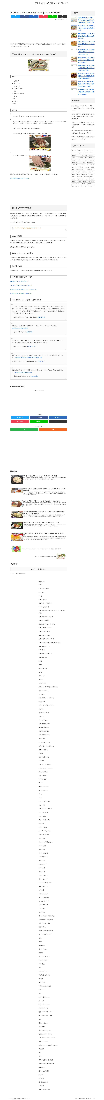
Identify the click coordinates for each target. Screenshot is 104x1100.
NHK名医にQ (42, 650)
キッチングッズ (43, 790)
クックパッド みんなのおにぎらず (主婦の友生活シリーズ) (28, 228)
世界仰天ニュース (44, 927)
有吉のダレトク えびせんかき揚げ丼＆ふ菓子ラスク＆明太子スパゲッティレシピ (86, 84)
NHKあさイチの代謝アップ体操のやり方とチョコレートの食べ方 (83, 138)
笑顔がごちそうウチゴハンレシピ (48, 1045)
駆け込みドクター (44, 1082)
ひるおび (41, 760)
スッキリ (41, 823)
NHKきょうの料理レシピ (46, 616)
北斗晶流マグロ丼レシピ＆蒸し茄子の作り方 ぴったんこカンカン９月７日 (86, 52)
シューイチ (42, 805)
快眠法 (41, 952)
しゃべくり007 (43, 720)
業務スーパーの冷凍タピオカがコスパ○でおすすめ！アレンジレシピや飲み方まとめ (83, 125)
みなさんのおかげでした (46, 768)
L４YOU (41, 592)
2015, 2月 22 (31, 346)
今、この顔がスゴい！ (45, 934)
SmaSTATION (43, 668)
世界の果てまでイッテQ (46, 919)
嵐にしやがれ (42, 949)
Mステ (40, 596)
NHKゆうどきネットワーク (46, 639)
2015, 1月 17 (41, 361)
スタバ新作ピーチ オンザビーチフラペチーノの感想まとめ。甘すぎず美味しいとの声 (83, 108)
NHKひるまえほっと (44, 631)
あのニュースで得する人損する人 (48, 687)
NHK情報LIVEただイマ (45, 653)
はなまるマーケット (44, 742)
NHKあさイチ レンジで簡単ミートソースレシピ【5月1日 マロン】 (86, 28)
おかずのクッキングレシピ (46, 698)
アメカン (41, 783)
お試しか (41, 709)
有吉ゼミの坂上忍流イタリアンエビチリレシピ (23, 289)
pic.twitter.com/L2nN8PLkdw (34, 357)
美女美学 (41, 1049)
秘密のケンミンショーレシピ (47, 1037)
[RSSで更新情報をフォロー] (53, 429)
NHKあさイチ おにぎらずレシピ (19, 281)
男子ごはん (42, 1026)
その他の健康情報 (44, 731)
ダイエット (42, 849)
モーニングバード (44, 901)
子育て (41, 941)
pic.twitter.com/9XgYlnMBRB (20, 328)
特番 (40, 1019)
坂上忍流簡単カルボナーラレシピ (20, 178)
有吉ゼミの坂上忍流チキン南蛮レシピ (21, 293)
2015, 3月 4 (30, 332)
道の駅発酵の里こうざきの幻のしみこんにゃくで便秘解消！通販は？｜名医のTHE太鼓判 (83, 116)
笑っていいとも (43, 1041)
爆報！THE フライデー (45, 1012)
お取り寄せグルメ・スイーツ (47, 705)
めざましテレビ (43, 772)
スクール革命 (42, 816)
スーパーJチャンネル (45, 831)
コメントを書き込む (38, 569)
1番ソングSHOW (44, 588)
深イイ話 (41, 1001)
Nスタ (40, 661)
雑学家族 (41, 1078)
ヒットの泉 (42, 871)
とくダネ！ (42, 738)
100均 (40, 585)
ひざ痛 (41, 753)
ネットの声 (42, 860)
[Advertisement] (38, 31)
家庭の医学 (42, 945)
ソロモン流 (42, 838)
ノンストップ (42, 864)
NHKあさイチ (43, 599)
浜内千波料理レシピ (44, 997)
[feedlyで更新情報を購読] (24, 429)
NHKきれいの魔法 (44, 620)
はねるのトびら (43, 749)
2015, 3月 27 (41, 317)
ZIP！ (40, 672)
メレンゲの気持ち (44, 897)
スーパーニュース (44, 834)
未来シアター (42, 982)
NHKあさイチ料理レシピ (46, 603)
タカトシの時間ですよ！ (46, 842)
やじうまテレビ (43, 775)
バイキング (42, 868)
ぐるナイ (41, 716)
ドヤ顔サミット (43, 856)
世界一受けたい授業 (44, 923)
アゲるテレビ (42, 779)
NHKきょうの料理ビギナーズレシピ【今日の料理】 (51, 612)
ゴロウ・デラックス (44, 801)
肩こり (41, 1056)
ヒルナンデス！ (43, 875)
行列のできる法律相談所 (46, 1060)
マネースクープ (43, 886)
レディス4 (42, 912)
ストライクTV (43, 827)
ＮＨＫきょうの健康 (44, 1089)
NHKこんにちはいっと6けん (47, 624)
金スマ (41, 1074)
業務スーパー (42, 989)
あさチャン (42, 675)
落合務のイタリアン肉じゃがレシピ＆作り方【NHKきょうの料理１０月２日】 (86, 68)
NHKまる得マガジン (44, 635)
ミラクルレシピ (43, 893)
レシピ (23, 386)
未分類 (41, 978)
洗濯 (40, 993)
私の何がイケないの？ (45, 1030)
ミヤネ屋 (41, 890)
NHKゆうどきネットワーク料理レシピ (50, 642)
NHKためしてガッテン (45, 627)
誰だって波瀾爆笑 (44, 1071)
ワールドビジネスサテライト (47, 916)
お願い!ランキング (44, 712)
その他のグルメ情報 (44, 723)
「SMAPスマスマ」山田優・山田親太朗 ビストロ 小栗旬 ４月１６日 (86, 92)
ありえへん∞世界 (44, 690)
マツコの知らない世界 (45, 882)
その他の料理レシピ (15, 386)
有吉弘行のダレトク (44, 975)
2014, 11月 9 (34, 376)
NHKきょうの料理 (44, 607)
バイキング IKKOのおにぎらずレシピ (21, 285)
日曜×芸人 (42, 964)
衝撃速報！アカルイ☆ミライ (47, 1063)
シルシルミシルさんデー (46, 808)
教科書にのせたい (44, 960)
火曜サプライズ (43, 1008)
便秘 (40, 938)
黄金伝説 (41, 1086)
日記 (40, 967)
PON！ (41, 664)
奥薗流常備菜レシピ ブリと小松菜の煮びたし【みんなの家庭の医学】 (86, 36)
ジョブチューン (43, 812)
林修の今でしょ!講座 (45, 986)
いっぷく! (41, 694)
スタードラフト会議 (44, 820)
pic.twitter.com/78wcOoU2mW (23, 372)
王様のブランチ (43, 1023)
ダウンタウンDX (43, 853)
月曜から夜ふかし (44, 971)
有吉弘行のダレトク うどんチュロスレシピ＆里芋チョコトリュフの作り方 (86, 60)
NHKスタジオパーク (44, 646)
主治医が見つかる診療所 (46, 930)
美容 (40, 1052)
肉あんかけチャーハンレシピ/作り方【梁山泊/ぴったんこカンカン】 (86, 44)
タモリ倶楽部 (42, 845)
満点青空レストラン (44, 1004)
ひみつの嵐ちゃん (44, 757)
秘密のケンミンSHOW (45, 1034)
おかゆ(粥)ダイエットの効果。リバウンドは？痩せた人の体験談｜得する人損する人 (86, 20)
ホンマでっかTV (43, 879)
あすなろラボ (42, 683)
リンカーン (42, 908)
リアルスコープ (43, 904)
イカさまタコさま (44, 786)
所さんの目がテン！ (44, 956)
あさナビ (41, 679)
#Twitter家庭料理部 (20, 357)
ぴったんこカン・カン (45, 764)
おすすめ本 (42, 701)
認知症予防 (42, 1067)
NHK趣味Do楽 (43, 657)
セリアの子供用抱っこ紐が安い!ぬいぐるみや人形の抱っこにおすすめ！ (83, 132)
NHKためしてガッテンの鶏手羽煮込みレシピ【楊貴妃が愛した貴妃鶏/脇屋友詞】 (86, 76)
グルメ (41, 794)
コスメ (41, 797)
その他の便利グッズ (44, 727)
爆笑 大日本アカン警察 (45, 1015)
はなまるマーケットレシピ (46, 746)
